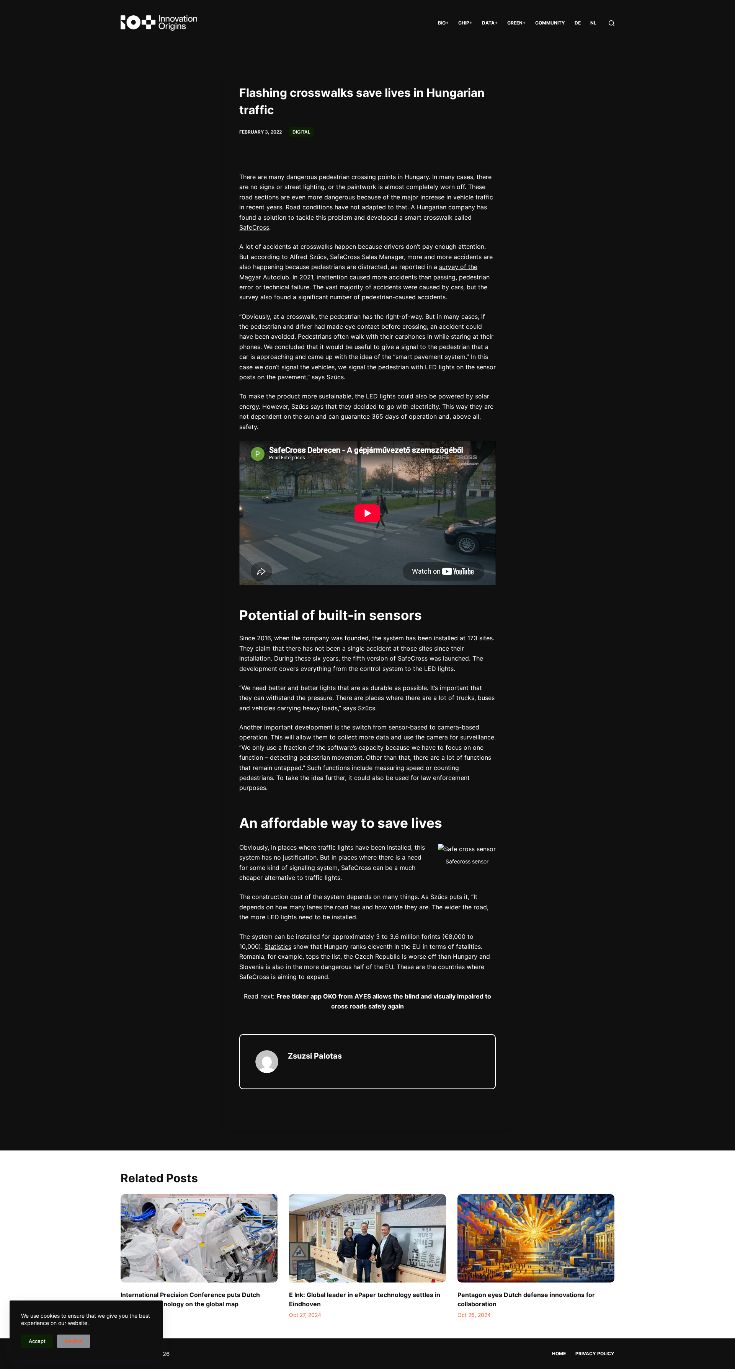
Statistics (278, 946)
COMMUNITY (550, 23)
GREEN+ (516, 23)
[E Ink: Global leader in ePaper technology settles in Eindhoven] (367, 1238)
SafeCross (254, 227)
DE (578, 23)
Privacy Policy (594, 1353)
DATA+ (490, 23)
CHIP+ (465, 23)
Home (559, 1353)
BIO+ (443, 23)
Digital (301, 132)
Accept (37, 1341)
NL (593, 23)
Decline (73, 1341)
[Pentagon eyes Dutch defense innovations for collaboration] (535, 1238)
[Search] (611, 23)
